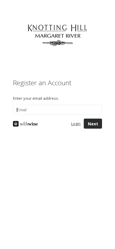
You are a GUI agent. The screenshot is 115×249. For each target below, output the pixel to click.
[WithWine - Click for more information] (37, 124)
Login (75, 123)
